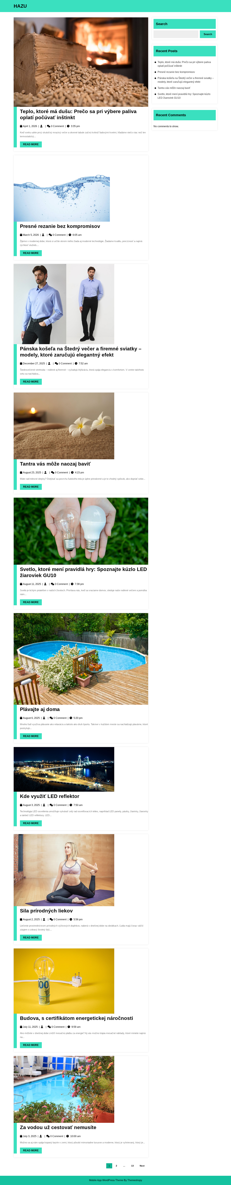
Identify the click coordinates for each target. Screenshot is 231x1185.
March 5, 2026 (31, 235)
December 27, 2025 (34, 363)
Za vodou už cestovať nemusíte (58, 1127)
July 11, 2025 (30, 1027)
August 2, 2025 (31, 919)
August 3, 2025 (31, 805)
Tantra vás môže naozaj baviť (55, 464)
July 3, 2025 (29, 1136)
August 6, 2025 (31, 718)
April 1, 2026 (30, 126)
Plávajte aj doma (40, 709)
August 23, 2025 (32, 472)
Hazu (20, 6)
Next (142, 1165)
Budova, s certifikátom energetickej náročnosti (76, 1018)
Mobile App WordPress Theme (106, 1180)
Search (161, 24)
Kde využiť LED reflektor (49, 796)
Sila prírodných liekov (46, 911)
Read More (29, 143)
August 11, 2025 (32, 584)
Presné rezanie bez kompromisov (60, 226)
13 (132, 1165)
